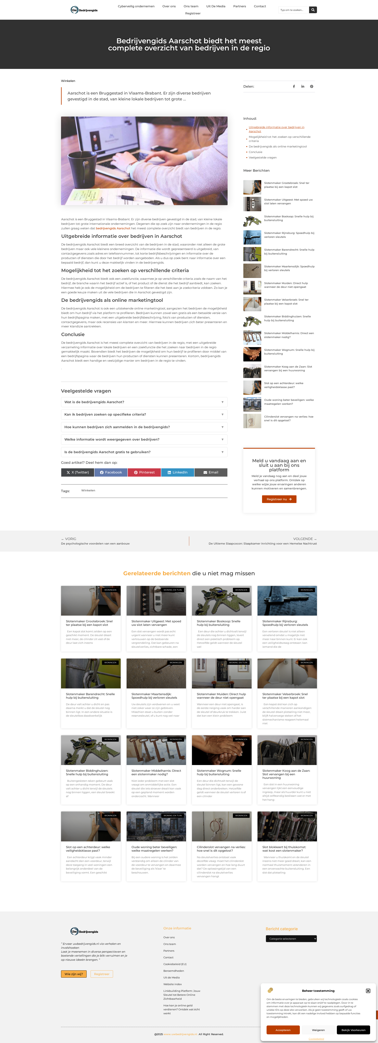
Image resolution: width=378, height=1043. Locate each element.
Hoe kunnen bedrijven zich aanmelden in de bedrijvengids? (144, 427)
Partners (239, 6)
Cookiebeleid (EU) (174, 964)
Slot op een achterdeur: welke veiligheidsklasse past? (88, 848)
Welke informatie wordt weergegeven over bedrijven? (144, 439)
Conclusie (255, 152)
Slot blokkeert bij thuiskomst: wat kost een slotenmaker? (284, 848)
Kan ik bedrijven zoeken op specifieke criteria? (144, 414)
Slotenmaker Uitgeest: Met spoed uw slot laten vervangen (156, 623)
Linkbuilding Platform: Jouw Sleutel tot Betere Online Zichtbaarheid (181, 994)
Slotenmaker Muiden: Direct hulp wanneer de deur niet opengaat (221, 695)
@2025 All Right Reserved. (189, 1034)
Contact (260, 6)
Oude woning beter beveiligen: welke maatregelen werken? (154, 848)
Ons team (191, 6)
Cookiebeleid (316, 1038)
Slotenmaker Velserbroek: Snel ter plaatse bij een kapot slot (285, 695)
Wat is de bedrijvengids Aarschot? (144, 402)
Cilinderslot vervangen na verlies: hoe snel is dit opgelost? (221, 848)
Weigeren (318, 1030)
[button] (368, 991)
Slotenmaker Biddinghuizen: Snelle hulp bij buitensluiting (87, 772)
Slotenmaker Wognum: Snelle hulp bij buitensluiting (219, 772)
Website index (172, 984)
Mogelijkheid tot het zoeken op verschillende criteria (279, 139)
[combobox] (294, 9)
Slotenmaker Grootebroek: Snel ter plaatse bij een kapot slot (89, 623)
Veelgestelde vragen (263, 157)
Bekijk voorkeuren (354, 1030)
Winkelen (68, 81)
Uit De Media (215, 6)
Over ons (169, 6)
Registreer (193, 13)
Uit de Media (171, 977)
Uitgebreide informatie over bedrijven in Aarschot (276, 129)
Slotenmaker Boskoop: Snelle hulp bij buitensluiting (218, 623)
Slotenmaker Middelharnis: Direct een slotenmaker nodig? (156, 772)
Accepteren (283, 1030)
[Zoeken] (313, 9)
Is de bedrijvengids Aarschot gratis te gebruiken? (144, 452)
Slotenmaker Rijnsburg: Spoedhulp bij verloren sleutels (285, 623)
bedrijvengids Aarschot (113, 228)
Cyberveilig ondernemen (136, 6)
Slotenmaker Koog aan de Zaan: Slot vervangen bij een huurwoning (286, 774)
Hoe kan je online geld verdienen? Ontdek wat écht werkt (181, 1009)
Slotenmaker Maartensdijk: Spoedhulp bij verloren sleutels (154, 695)
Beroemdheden (173, 970)
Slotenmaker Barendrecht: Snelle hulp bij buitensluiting (90, 695)
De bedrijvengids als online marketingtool (278, 146)
